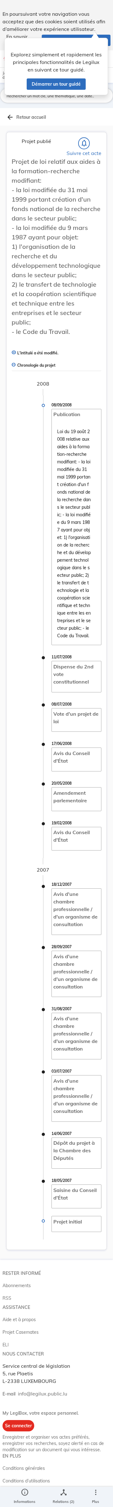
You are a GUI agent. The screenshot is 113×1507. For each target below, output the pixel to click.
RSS (7, 1298)
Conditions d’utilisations (26, 1481)
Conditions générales (24, 1468)
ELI (6, 1345)
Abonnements (17, 1285)
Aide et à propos (19, 1319)
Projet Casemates (21, 1332)
